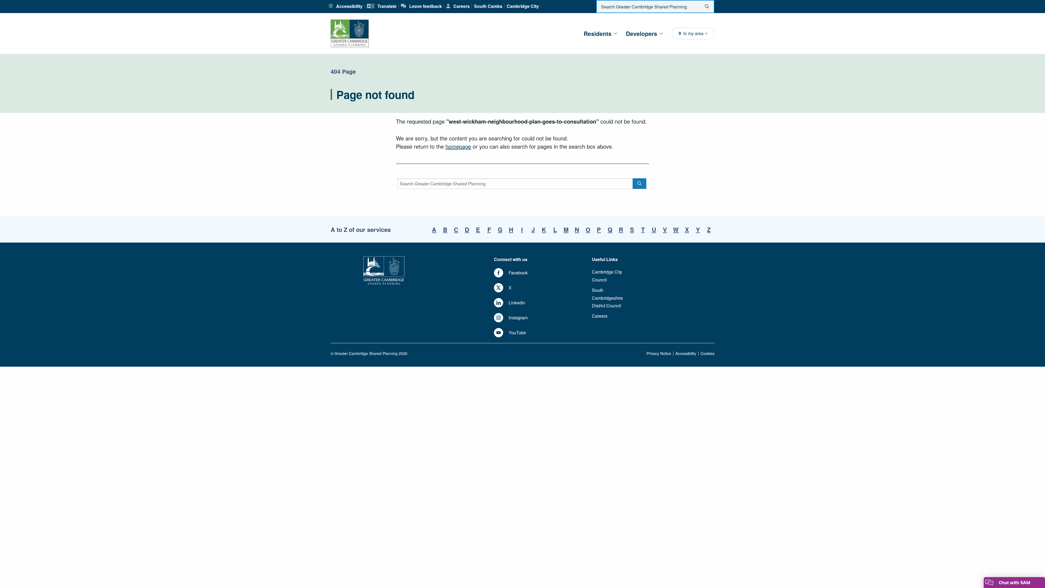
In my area (693, 33)
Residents (597, 33)
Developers (641, 33)
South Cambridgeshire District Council (607, 298)
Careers (599, 316)
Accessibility (685, 353)
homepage (458, 146)
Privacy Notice (659, 353)
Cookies (707, 353)
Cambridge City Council (607, 276)
